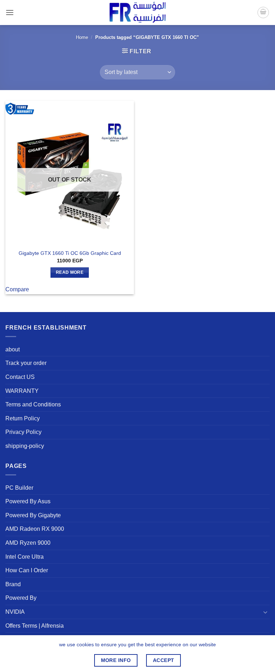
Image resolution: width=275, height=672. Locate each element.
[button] (9, 12)
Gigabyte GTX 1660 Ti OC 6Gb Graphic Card (70, 253)
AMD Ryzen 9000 (27, 543)
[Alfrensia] (137, 12)
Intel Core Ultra (24, 557)
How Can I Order (26, 570)
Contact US (20, 377)
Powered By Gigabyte (33, 515)
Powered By (21, 598)
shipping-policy (24, 446)
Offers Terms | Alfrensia (34, 626)
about (12, 349)
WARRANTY (22, 391)
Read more (69, 272)
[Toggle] (265, 612)
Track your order (26, 363)
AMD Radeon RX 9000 (34, 529)
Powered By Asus (27, 501)
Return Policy (22, 418)
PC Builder (19, 488)
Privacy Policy (23, 432)
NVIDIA (15, 612)
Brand (13, 584)
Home (82, 37)
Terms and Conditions (33, 404)
